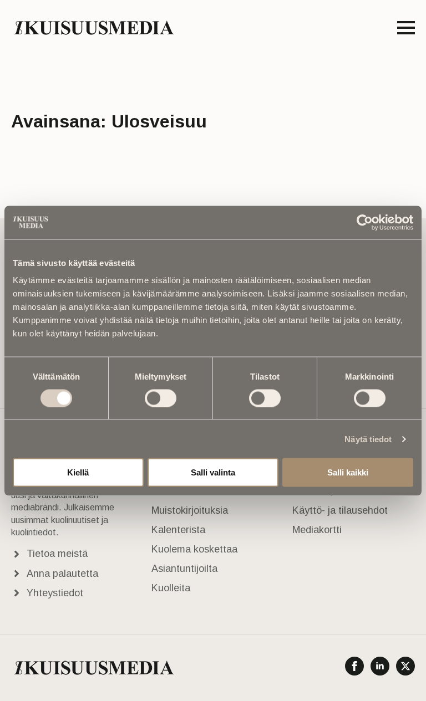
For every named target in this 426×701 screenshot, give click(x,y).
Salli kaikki (347, 472)
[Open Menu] (406, 28)
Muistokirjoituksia (189, 510)
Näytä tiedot (368, 438)
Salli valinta (213, 472)
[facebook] (354, 666)
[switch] (160, 398)
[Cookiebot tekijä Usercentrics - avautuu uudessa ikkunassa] (364, 222)
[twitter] (405, 666)
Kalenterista (178, 529)
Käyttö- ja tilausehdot (340, 510)
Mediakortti (317, 529)
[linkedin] (380, 666)
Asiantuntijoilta (184, 568)
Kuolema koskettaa (194, 549)
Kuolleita (170, 587)
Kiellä (78, 472)
